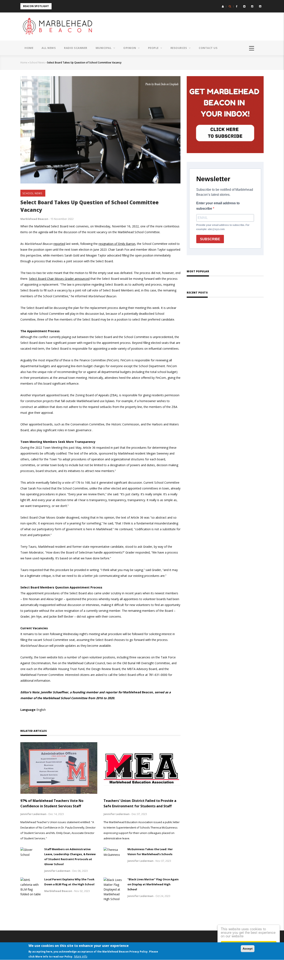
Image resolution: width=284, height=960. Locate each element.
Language (28, 710)
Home (29, 48)
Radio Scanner (75, 48)
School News (37, 62)
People (153, 48)
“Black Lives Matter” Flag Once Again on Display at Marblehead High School (153, 884)
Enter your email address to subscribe (218, 205)
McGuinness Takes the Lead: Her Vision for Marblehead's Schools (150, 851)
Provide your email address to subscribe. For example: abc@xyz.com (222, 227)
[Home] (58, 26)
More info (80, 956)
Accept (248, 948)
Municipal (104, 48)
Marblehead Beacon (34, 219)
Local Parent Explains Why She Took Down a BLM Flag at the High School (69, 881)
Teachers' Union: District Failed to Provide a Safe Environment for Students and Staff (140, 803)
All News (49, 48)
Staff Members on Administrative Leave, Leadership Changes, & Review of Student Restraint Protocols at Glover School (70, 856)
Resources (179, 48)
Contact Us (208, 48)
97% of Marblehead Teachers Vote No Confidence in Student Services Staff (51, 803)
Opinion (130, 48)
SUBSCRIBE (210, 239)
